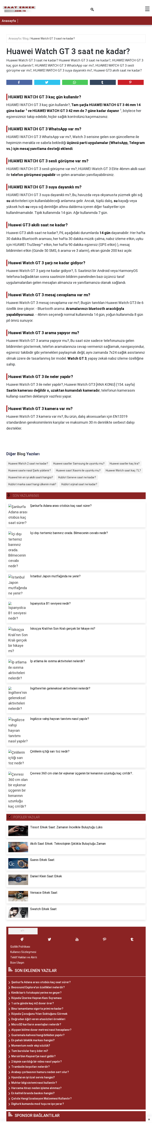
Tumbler (103, 82)
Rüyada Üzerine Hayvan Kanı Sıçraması (36, 998)
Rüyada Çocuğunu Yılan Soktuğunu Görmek (39, 1013)
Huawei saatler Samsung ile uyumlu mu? (78, 463)
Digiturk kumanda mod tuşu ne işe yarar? (37, 1103)
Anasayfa (9, 21)
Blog (26, 38)
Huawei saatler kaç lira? (125, 463)
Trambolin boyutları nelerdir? (30, 1066)
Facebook (19, 82)
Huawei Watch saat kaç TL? (123, 470)
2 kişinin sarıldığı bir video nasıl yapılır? (36, 1061)
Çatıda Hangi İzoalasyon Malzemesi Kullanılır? (41, 1098)
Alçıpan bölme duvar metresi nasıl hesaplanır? (41, 1029)
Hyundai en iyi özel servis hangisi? (33, 1077)
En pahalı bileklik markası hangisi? (33, 1040)
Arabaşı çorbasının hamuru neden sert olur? (40, 1072)
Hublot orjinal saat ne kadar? (79, 484)
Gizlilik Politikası (20, 946)
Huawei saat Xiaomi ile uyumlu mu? (78, 470)
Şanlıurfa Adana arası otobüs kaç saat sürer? (41, 982)
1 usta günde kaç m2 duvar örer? (32, 1003)
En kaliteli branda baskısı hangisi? (33, 1093)
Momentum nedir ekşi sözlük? (30, 1045)
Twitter (47, 82)
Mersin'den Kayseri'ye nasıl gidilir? (33, 1056)
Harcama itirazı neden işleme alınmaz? (36, 1088)
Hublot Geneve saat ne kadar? (77, 477)
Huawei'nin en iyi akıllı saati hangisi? (30, 477)
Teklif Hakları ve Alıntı (23, 957)
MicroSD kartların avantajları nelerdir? (36, 1024)
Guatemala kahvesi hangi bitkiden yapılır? (38, 1035)
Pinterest (131, 82)
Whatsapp (75, 82)
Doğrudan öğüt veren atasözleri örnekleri (38, 1019)
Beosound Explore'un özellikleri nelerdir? (38, 987)
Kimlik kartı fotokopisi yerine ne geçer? (36, 992)
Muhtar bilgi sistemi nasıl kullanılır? (34, 1082)
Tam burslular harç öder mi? (29, 1050)
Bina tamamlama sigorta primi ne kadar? (37, 1008)
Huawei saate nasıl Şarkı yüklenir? (29, 470)
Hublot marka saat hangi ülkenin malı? (32, 484)
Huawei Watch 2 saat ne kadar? (28, 463)
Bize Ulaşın (17, 962)
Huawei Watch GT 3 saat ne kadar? (53, 38)
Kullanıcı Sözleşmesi (23, 952)
